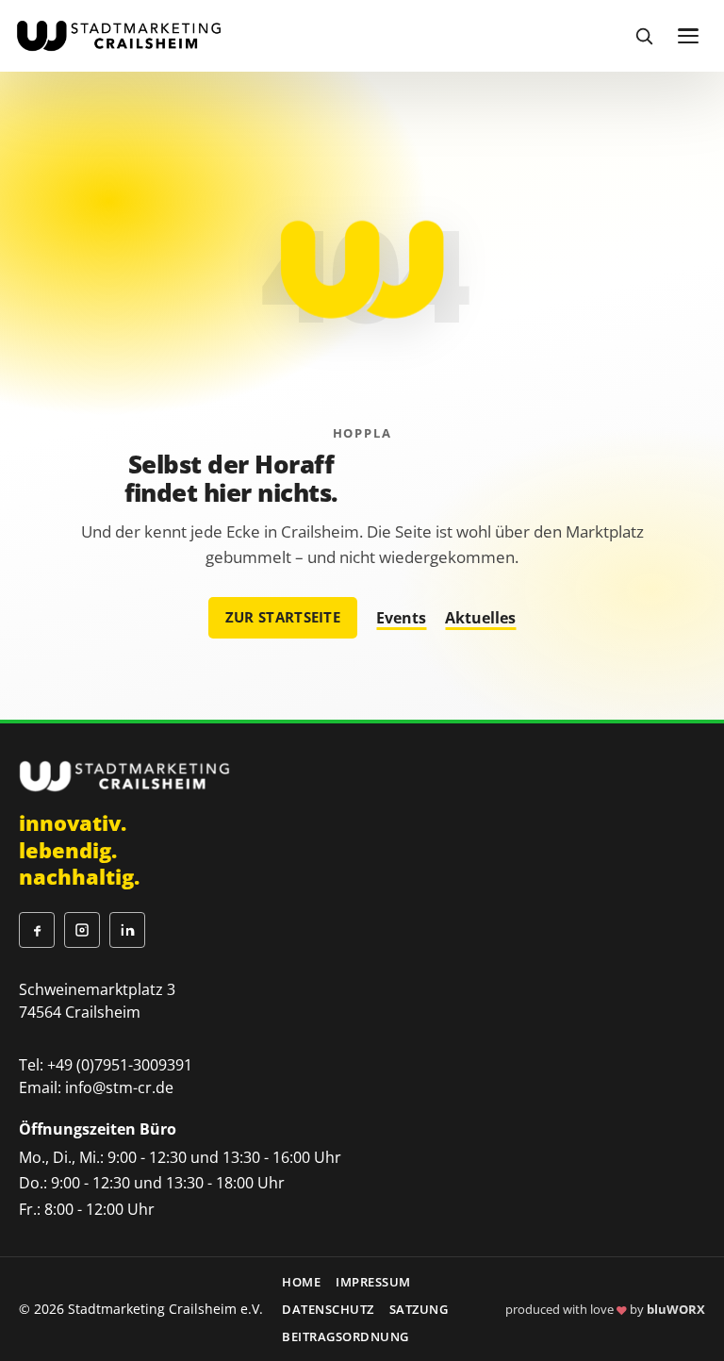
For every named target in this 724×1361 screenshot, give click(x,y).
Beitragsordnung (345, 1336)
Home (301, 1281)
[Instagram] (82, 930)
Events (401, 617)
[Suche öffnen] (644, 36)
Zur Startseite (282, 616)
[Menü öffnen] (688, 36)
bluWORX (676, 1309)
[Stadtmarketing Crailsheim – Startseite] (118, 35)
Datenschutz (328, 1309)
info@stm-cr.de (119, 1087)
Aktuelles (480, 617)
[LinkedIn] (127, 930)
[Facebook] (37, 930)
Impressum (373, 1281)
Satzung (419, 1309)
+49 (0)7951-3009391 (119, 1064)
